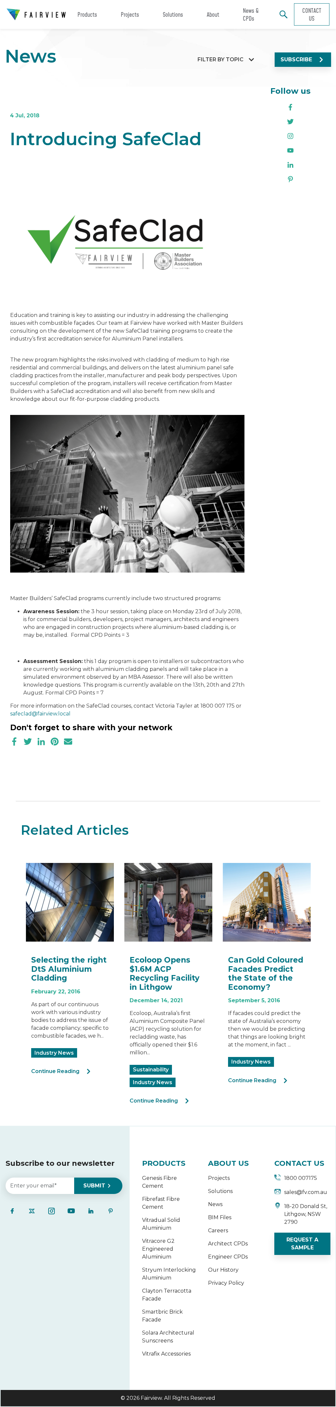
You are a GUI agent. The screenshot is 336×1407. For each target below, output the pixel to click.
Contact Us (311, 14)
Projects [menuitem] (219, 1178)
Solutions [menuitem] (220, 1191)
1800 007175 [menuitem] (300, 1178)
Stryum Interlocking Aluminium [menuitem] (169, 1274)
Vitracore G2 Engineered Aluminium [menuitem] (158, 1249)
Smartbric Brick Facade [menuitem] (162, 1316)
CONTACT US (299, 1163)
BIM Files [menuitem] (219, 1217)
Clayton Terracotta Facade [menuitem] (166, 1295)
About (213, 14)
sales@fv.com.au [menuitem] (305, 1192)
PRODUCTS (163, 1163)
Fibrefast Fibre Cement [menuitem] (161, 1203)
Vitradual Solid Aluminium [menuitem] (161, 1224)
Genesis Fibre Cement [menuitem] (159, 1182)
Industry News (54, 1053)
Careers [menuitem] (218, 1230)
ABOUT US (228, 1163)
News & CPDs (251, 14)
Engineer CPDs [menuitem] (228, 1257)
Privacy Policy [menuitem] (226, 1283)
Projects (130, 14)
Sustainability (151, 1069)
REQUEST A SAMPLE (302, 1244)
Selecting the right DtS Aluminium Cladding (69, 969)
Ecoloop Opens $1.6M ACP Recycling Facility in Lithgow (165, 973)
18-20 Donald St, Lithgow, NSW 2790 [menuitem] (305, 1214)
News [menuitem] (215, 1204)
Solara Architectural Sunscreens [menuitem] (168, 1337)
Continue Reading (55, 1071)
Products (87, 14)
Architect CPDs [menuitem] (228, 1244)
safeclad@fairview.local (40, 714)
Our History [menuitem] (223, 1270)
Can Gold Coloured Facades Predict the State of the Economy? (265, 973)
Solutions (173, 14)
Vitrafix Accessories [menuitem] (166, 1354)
